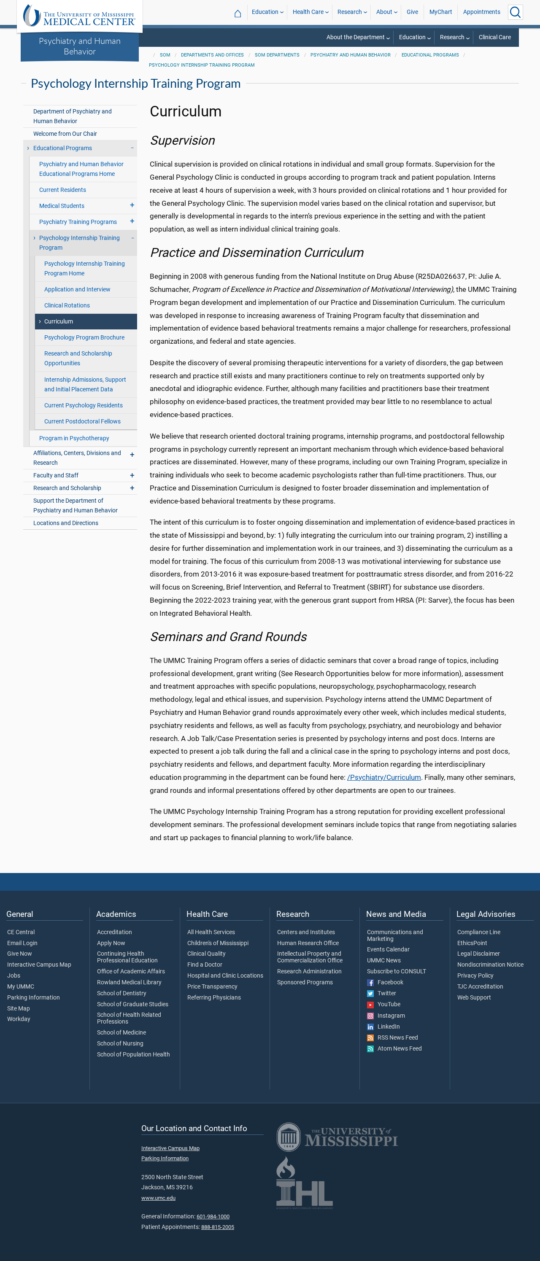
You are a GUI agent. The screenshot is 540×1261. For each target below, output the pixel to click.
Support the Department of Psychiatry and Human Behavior (75, 505)
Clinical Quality (206, 954)
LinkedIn (387, 1027)
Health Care (308, 12)
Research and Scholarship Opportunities (78, 358)
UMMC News (384, 960)
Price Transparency (212, 986)
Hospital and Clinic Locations (225, 976)
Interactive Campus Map (39, 965)
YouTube (387, 1004)
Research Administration (309, 971)
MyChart (440, 12)
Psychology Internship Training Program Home (84, 268)
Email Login (22, 943)
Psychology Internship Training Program (202, 65)
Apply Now (111, 943)
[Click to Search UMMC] (515, 12)
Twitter (385, 993)
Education (265, 12)
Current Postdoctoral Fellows (82, 421)
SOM (165, 55)
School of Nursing (120, 1043)
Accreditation (114, 932)
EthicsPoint (472, 943)
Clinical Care (495, 37)
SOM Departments (277, 55)
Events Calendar (388, 949)
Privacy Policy (475, 976)
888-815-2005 (217, 1227)
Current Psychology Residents (83, 405)
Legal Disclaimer (478, 954)
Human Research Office (308, 943)
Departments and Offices (212, 55)
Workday (18, 1019)
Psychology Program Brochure (84, 337)
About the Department (356, 37)
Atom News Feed (398, 1048)
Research (350, 12)
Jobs (13, 976)
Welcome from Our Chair (65, 133)
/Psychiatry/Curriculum (384, 777)
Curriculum (58, 321)
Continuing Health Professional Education (127, 957)
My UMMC (20, 986)
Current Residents (62, 190)
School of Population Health (133, 1054)
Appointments (481, 12)
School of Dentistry (121, 993)
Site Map (18, 1008)
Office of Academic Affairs (131, 971)
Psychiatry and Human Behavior (80, 46)
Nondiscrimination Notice (490, 965)
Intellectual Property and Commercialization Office (310, 957)
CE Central (21, 932)
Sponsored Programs (305, 982)
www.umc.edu (158, 1198)
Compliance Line (478, 932)
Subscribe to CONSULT (396, 971)
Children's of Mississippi (217, 943)
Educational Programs (430, 55)
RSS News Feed (396, 1038)
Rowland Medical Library (129, 982)
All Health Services (211, 932)
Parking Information (33, 997)
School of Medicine (121, 1032)
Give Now (19, 954)
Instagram (389, 1016)
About (384, 12)
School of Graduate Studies (132, 1004)
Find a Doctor (204, 965)
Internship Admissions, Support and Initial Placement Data (85, 384)
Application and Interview (77, 289)
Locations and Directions (65, 523)
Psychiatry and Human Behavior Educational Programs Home (81, 169)
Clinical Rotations (67, 305)
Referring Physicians (214, 997)
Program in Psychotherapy (74, 438)
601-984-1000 (213, 1216)
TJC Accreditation (480, 986)
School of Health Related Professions (129, 1018)
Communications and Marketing (395, 936)
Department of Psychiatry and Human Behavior (72, 116)
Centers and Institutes (306, 932)
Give (412, 12)
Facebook (388, 982)
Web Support (474, 997)
